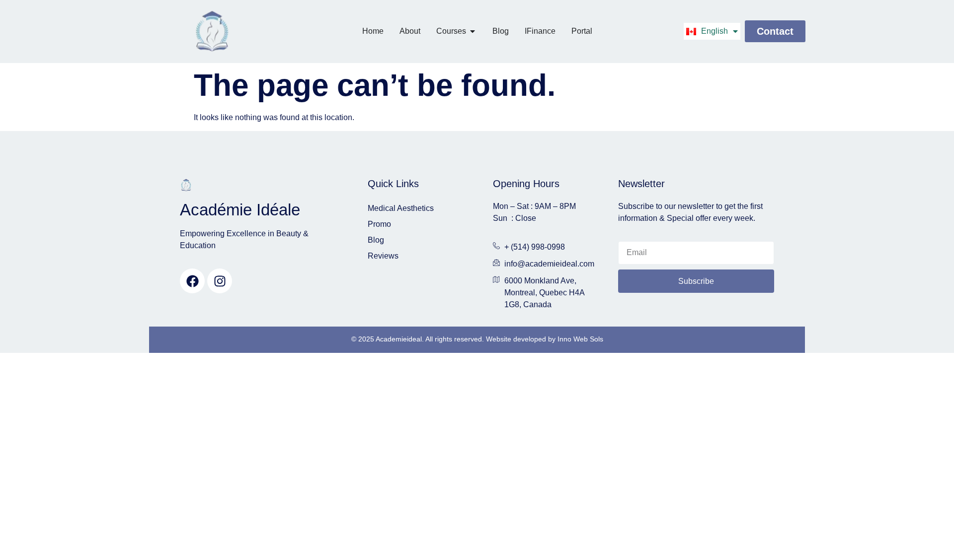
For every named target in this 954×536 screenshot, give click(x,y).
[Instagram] (219, 280)
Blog (376, 240)
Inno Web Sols (580, 339)
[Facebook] (192, 280)
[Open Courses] (473, 31)
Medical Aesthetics (401, 208)
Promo (379, 224)
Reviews (383, 256)
